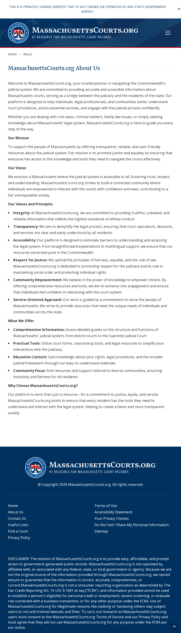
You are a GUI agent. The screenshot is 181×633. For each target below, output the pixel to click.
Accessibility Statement (113, 512)
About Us (15, 512)
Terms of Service (110, 616)
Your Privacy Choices (111, 518)
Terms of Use (105, 505)
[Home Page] (73, 32)
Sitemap (101, 531)
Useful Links (18, 524)
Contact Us (17, 518)
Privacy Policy (19, 537)
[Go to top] (174, 626)
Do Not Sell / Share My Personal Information (131, 524)
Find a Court (18, 531)
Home (13, 505)
